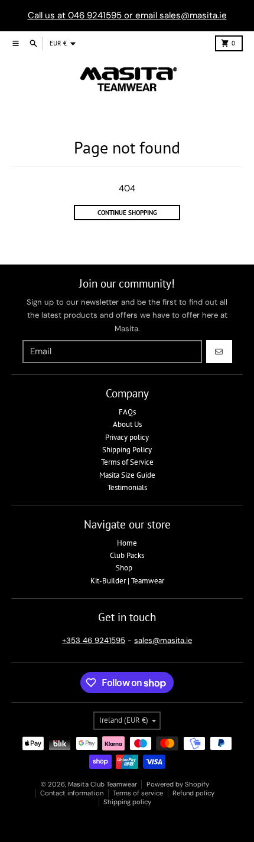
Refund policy (193, 793)
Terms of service (138, 793)
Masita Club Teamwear (102, 784)
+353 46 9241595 (93, 640)
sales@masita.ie (163, 640)
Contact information (71, 793)
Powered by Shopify (177, 784)
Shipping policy (127, 802)
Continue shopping (127, 212)
